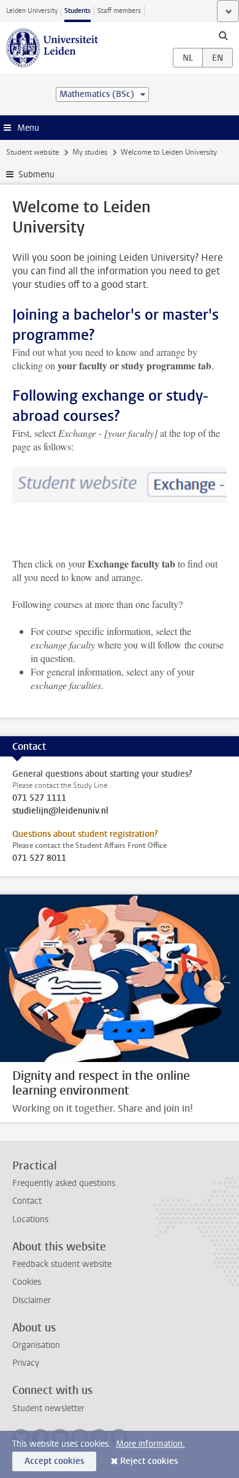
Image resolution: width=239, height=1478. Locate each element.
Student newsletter (48, 1408)
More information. (150, 1444)
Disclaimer (31, 1300)
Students (77, 10)
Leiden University (32, 10)
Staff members (119, 10)
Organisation (36, 1345)
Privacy (25, 1363)
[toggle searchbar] (223, 35)
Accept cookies (54, 1461)
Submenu (36, 174)
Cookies (26, 1282)
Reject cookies (149, 1461)
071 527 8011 (39, 858)
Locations (30, 1219)
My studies (89, 152)
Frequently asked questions (63, 1183)
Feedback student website (62, 1264)
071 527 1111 (39, 798)
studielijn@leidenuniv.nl (60, 811)
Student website (32, 152)
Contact (27, 1201)
